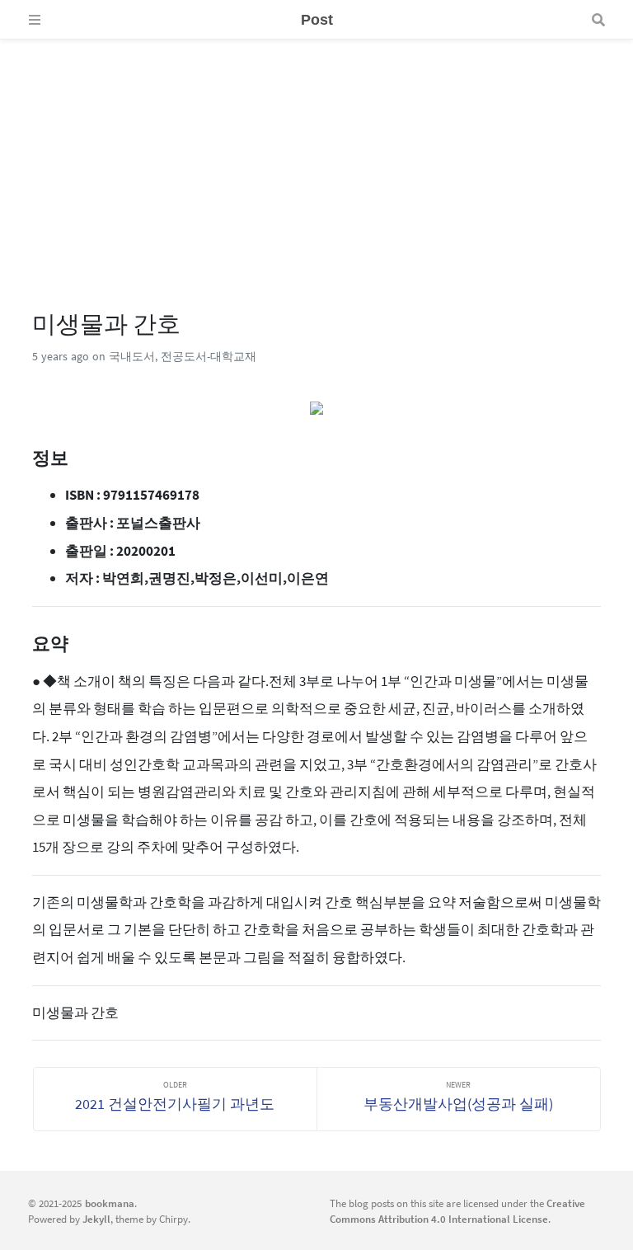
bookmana (109, 1203)
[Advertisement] (316, 155)
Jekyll (96, 1218)
